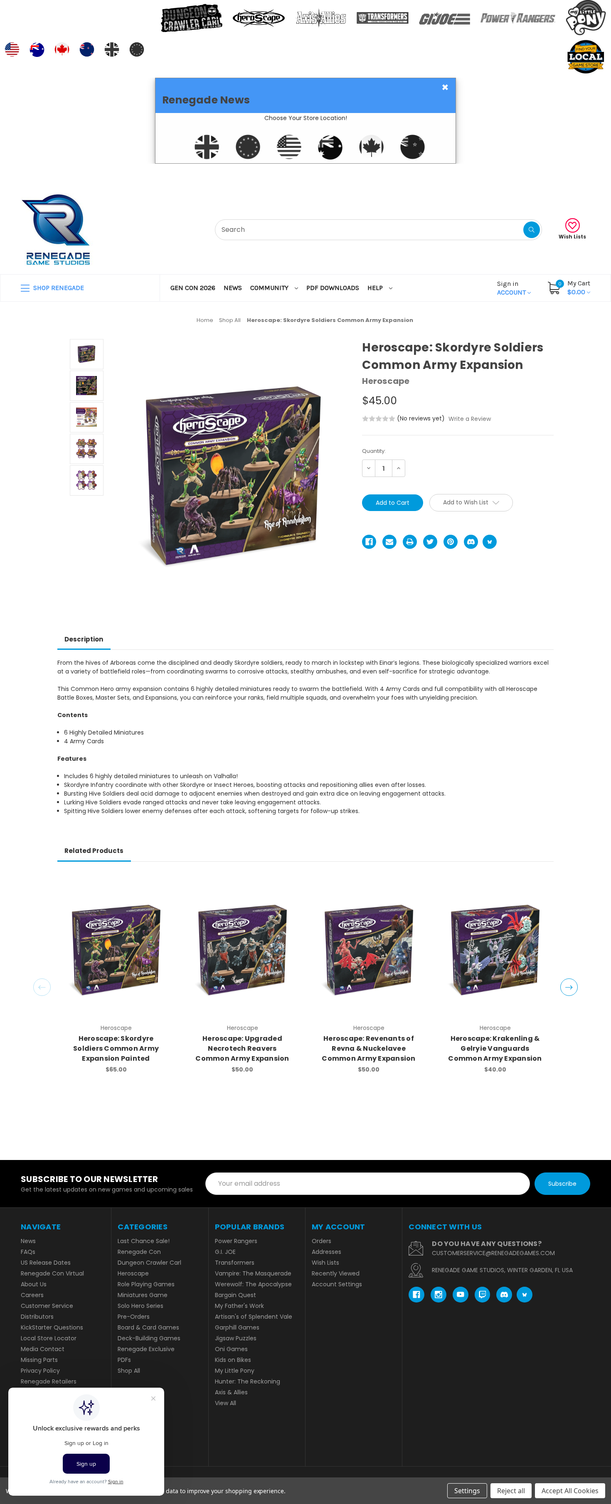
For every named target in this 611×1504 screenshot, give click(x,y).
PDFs (124, 1360)
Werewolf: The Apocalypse (253, 1284)
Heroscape (133, 1273)
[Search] (531, 229)
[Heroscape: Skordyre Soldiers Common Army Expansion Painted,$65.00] (116, 950)
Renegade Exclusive (146, 1349)
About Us (34, 1284)
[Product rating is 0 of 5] (378, 418)
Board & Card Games (148, 1327)
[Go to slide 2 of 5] (569, 987)
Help (375, 288)
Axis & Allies (231, 1392)
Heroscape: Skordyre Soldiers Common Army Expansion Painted (116, 1048)
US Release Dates (46, 1262)
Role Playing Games (146, 1284)
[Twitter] (430, 542)
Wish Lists (572, 236)
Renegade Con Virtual (52, 1273)
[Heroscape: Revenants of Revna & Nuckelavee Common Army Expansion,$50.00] (368, 950)
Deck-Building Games (149, 1338)
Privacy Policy (40, 1370)
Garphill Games (237, 1327)
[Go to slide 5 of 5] (42, 987)
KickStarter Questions (52, 1327)
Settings (467, 1490)
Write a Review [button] (469, 419)
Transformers (234, 1262)
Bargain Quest (235, 1295)
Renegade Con (139, 1252)
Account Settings (337, 1284)
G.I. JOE (225, 1252)
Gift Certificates (555, 174)
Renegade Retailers (48, 1381)
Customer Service (47, 1306)
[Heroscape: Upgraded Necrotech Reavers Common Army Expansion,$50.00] (242, 950)
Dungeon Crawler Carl (149, 1262)
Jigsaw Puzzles (235, 1338)
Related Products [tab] (93, 850)
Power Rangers (236, 1241)
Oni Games (231, 1349)
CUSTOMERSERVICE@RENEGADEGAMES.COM (493, 1253)
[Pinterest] (450, 542)
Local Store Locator (48, 1338)
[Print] (410, 542)
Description (83, 639)
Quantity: (374, 451)
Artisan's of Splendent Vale (253, 1316)
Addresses (326, 1252)
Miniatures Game (143, 1295)
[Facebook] (369, 542)
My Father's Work (239, 1306)
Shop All (129, 1370)
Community (270, 288)
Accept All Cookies (570, 1490)
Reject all (511, 1490)
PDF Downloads (332, 288)
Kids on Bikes (233, 1360)
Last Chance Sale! (144, 1241)
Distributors (37, 1316)
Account (512, 288)
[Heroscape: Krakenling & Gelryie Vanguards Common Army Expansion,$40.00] (495, 950)
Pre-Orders (134, 1316)
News (233, 288)
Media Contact (42, 1349)
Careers (32, 1295)
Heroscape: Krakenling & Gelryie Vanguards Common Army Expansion (495, 1048)
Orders (321, 1241)
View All (225, 1403)
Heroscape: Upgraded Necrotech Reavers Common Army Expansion (242, 1048)
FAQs (28, 1252)
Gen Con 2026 (192, 288)
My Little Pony (234, 1370)
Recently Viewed (336, 1273)
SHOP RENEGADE (58, 288)
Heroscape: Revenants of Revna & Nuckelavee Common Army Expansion (368, 1048)
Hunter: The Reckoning (247, 1381)
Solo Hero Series (140, 1306)
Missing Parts (39, 1360)
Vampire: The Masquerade (253, 1273)
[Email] (389, 542)
